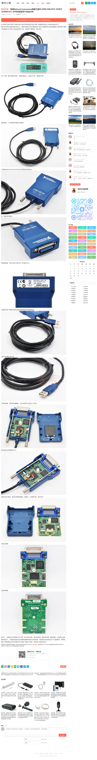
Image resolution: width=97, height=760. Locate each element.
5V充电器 (82, 240)
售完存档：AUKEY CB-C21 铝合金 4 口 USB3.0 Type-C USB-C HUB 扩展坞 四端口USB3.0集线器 (8, 695)
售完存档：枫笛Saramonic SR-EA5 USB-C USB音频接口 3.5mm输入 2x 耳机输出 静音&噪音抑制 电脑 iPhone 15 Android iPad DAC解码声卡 (25, 695)
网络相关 (73, 300)
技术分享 (86, 294)
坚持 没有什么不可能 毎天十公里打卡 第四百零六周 (75, 125)
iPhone (91, 257)
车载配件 (73, 302)
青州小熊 (29, 644)
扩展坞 (73, 244)
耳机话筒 (86, 300)
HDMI (91, 237)
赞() (63, 666)
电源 (73, 234)
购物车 (49, 3)
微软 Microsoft (91, 244)
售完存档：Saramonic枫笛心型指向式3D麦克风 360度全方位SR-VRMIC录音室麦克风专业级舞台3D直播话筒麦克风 (25, 715)
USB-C (73, 231)
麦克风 (91, 247)
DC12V (91, 254)
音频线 (73, 247)
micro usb (73, 254)
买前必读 (42, 753)
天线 (73, 250)
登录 (43, 3)
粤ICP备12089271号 (53, 755)
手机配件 (73, 294)
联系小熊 (51, 753)
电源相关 (73, 296)
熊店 (28, 3)
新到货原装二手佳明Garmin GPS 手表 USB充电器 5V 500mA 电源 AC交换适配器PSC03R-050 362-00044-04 (75, 72)
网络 (82, 250)
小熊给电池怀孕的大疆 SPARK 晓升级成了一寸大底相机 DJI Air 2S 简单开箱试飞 (89, 108)
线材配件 (86, 298)
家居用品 (73, 290)
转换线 (91, 234)
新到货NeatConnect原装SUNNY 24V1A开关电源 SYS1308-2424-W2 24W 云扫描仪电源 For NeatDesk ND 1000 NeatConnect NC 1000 (17, 673)
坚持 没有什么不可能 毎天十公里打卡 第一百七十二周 (75, 36)
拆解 (33, 3)
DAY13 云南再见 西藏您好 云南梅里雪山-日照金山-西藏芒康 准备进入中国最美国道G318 (89, 127)
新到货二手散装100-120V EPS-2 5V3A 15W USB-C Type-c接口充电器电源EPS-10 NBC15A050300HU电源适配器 (75, 109)
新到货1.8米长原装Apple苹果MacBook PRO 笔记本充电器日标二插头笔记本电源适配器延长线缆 (89, 90)
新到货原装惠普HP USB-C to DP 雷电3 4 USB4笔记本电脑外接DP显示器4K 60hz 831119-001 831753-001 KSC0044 (75, 91)
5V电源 (73, 240)
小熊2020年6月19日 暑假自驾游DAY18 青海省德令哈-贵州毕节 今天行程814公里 (89, 37)
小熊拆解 (86, 290)
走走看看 (82, 227)
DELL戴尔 (82, 257)
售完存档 (18, 14)
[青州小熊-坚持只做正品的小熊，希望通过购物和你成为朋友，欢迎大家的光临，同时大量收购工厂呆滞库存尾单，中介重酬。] (6, 3)
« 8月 (71, 278)
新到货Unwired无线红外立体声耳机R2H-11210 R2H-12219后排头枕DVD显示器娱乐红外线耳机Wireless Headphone (75, 54)
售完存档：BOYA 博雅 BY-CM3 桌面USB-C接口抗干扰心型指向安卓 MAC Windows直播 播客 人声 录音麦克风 (58, 715)
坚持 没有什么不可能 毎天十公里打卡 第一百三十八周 (89, 51)
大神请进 (86, 288)
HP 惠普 (82, 247)
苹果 (91, 240)
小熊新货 (73, 292)
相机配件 (86, 296)
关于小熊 (37, 753)
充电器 (82, 244)
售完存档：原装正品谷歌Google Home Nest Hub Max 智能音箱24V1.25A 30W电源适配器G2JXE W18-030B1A (42, 695)
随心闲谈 (86, 302)
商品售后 (46, 753)
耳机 (91, 231)
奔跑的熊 (73, 227)
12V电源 (82, 237)
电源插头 (82, 254)
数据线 (73, 257)
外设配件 (73, 288)
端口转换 (91, 227)
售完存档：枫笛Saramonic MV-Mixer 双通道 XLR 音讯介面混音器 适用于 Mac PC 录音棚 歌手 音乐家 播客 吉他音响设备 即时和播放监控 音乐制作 (8, 716)
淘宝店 (60, 753)
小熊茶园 (86, 292)
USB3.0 (82, 234)
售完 (38, 3)
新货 (23, 3)
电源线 (82, 231)
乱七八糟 (73, 237)
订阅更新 (56, 753)
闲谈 (18, 3)
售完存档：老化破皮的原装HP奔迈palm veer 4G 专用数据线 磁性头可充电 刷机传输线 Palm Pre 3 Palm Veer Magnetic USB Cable (50, 673)
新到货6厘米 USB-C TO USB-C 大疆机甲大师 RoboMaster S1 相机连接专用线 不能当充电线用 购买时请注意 (89, 72)
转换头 (91, 250)
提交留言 (62, 735)
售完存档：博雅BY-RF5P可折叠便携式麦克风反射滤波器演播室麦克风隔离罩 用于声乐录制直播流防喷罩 (58, 695)
